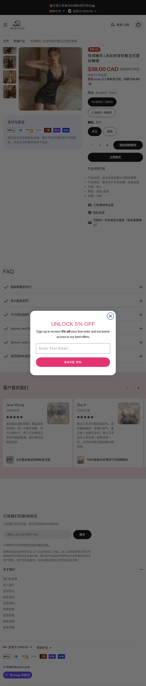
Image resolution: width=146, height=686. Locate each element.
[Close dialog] (110, 316)
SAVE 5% (73, 362)
